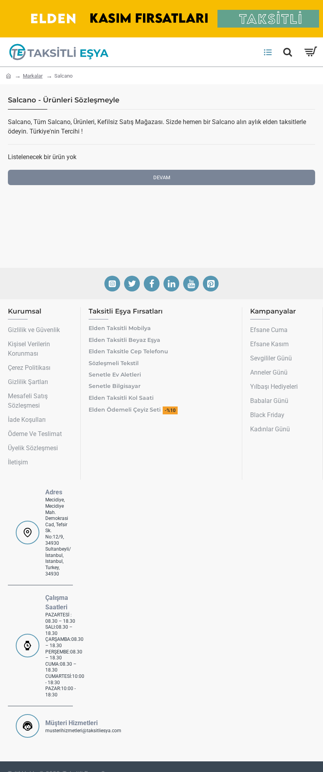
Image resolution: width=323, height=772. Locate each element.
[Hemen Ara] (287, 52)
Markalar (33, 76)
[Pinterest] (211, 283)
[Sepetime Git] (310, 52)
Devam (161, 177)
